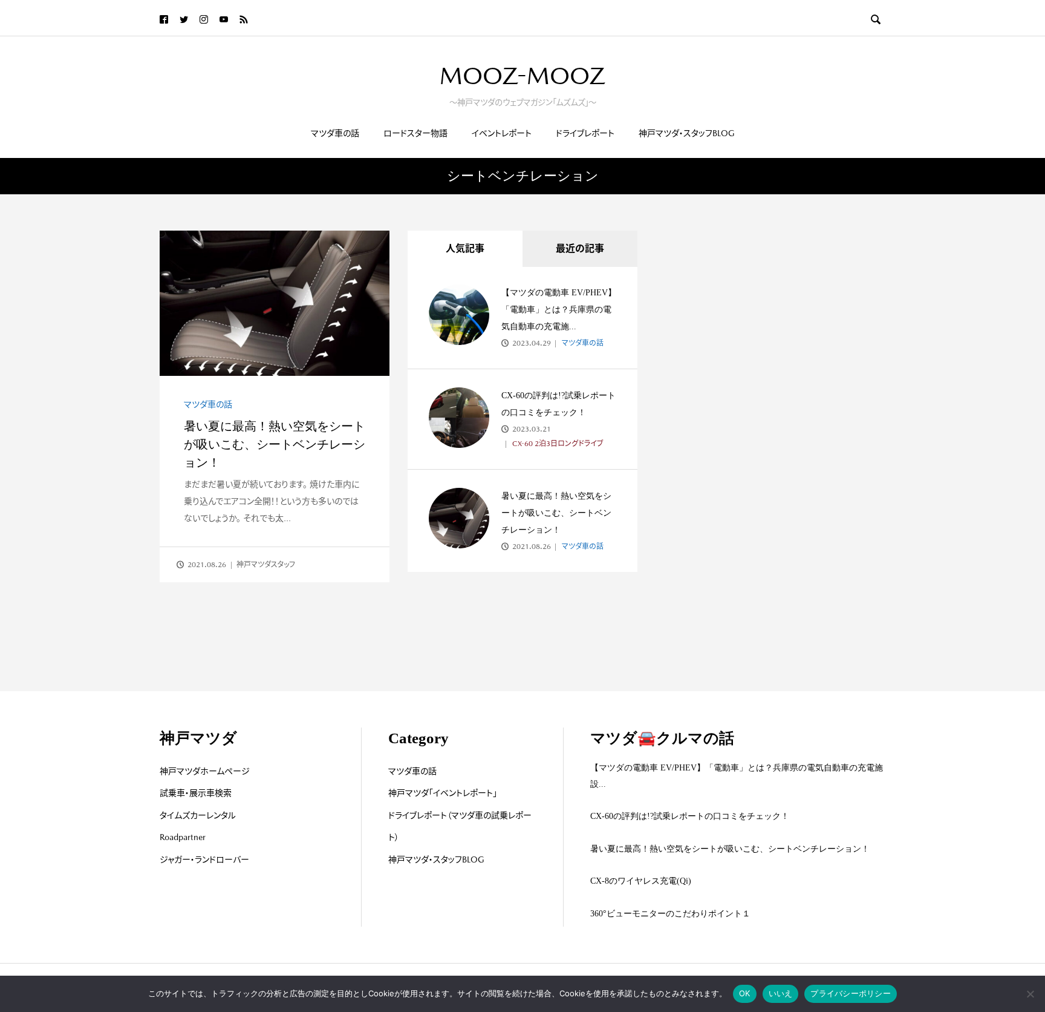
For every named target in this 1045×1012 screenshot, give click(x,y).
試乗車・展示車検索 (196, 793)
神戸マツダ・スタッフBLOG (687, 133)
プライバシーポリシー (850, 993)
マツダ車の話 (335, 133)
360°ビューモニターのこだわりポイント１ (670, 913)
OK (744, 993)
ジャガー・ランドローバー (204, 859)
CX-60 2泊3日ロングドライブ (557, 443)
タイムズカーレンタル (198, 815)
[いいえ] (1030, 994)
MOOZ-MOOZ (522, 76)
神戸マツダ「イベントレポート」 (442, 793)
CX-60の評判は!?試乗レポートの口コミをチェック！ (689, 816)
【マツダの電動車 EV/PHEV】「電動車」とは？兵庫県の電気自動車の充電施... (558, 309)
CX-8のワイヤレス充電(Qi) (640, 881)
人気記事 (465, 248)
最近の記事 (580, 248)
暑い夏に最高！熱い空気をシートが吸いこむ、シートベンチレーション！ (274, 444)
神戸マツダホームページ (205, 771)
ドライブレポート (585, 133)
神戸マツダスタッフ (265, 564)
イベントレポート (502, 133)
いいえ (781, 993)
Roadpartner (183, 837)
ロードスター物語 (415, 133)
